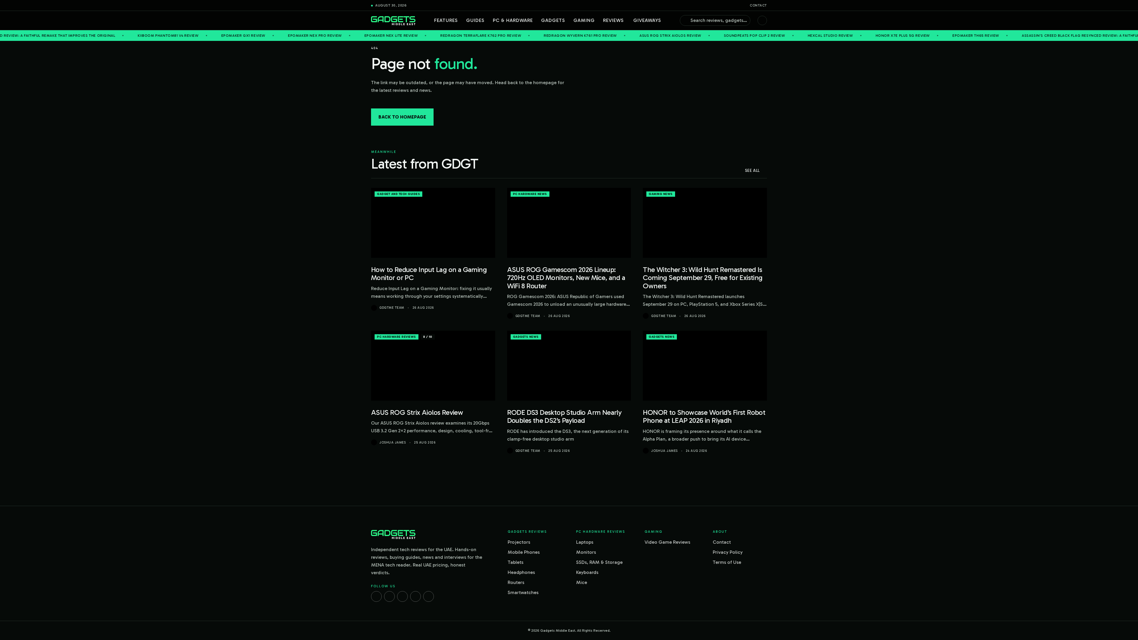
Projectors (519, 542)
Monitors (586, 552)
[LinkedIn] (415, 596)
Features (446, 20)
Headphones (521, 572)
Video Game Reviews (667, 542)
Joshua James (392, 442)
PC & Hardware (513, 20)
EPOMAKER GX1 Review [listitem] (206, 35)
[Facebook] (376, 596)
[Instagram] (389, 596)
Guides (475, 20)
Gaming (584, 20)
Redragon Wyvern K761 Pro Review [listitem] (543, 35)
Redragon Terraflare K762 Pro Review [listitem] (443, 35)
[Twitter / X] (402, 596)
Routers (516, 582)
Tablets (515, 562)
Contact (758, 5)
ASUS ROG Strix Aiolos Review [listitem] (633, 35)
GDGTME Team (391, 308)
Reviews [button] (613, 20)
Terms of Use (727, 562)
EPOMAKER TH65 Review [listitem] (938, 35)
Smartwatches (523, 592)
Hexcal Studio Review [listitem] (793, 35)
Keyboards (587, 572)
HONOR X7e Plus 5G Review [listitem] (865, 35)
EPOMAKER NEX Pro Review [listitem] (278, 35)
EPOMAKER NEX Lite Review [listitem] (354, 35)
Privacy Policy (728, 552)
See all (752, 170)
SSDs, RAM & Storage (599, 562)
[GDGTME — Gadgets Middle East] (393, 20)
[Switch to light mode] (762, 20)
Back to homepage (402, 117)
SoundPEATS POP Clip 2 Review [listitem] (717, 35)
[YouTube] (428, 596)
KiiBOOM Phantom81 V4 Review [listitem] (131, 35)
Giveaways (647, 20)
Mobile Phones (524, 552)
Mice (581, 582)
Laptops (584, 542)
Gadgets (553, 20)
